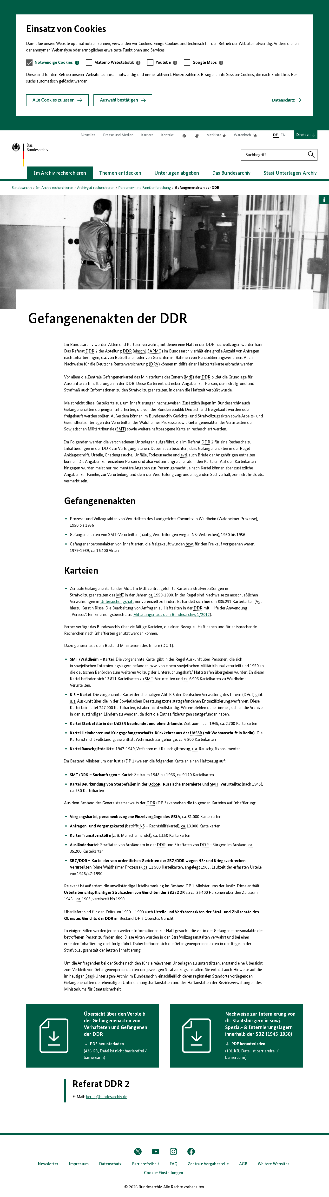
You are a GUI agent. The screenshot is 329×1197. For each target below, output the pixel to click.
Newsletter (48, 1164)
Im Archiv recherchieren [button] (60, 173)
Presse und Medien (118, 135)
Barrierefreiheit (145, 1164)
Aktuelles (87, 135)
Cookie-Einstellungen (163, 1173)
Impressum (79, 1164)
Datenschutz (283, 100)
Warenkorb (245, 135)
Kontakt (167, 135)
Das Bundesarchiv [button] (231, 173)
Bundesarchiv (22, 188)
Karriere (147, 135)
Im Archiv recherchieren (54, 188)
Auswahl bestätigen (119, 100)
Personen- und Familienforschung (144, 188)
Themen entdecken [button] (120, 173)
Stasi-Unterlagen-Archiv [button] (290, 173)
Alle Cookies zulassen (53, 100)
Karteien (81, 571)
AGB (243, 1164)
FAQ (174, 1164)
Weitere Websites (273, 1164)
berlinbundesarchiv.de (106, 1097)
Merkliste (216, 135)
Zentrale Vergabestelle (208, 1164)
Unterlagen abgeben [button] (176, 173)
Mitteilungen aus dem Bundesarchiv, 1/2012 (171, 615)
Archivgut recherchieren (95, 188)
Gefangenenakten (100, 501)
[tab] (57, 62)
